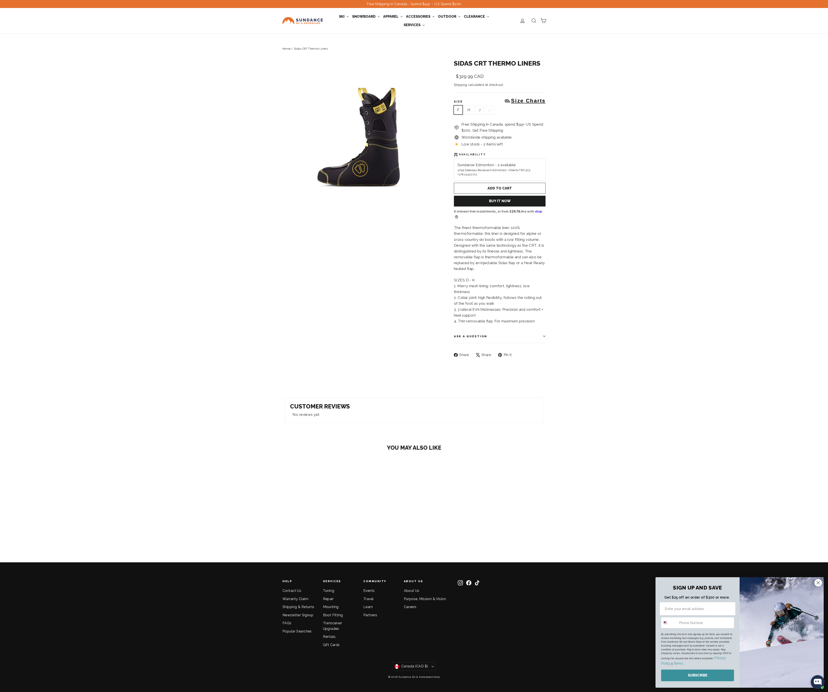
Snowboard (364, 16)
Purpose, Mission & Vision (425, 599)
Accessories (418, 16)
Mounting (331, 607)
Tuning (328, 591)
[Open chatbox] (818, 682)
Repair (328, 599)
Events (369, 591)
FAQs (287, 623)
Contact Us (291, 591)
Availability (472, 154)
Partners (370, 615)
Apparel (391, 16)
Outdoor (447, 16)
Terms (678, 663)
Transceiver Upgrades (332, 626)
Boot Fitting (333, 615)
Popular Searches (297, 631)
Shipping (460, 85)
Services (412, 25)
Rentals (329, 637)
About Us (411, 591)
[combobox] (669, 623)
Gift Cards (331, 645)
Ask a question (470, 336)
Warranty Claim (295, 599)
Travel (368, 599)
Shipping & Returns (298, 607)
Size (500, 100)
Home (286, 48)
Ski (342, 16)
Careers (410, 607)
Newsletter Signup (297, 615)
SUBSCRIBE (697, 675)
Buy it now (500, 201)
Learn (368, 607)
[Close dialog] (818, 582)
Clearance (475, 16)
